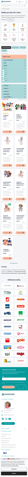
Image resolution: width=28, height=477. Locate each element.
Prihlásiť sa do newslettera (8, 387)
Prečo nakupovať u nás (6, 434)
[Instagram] (6, 418)
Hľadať (25, 5)
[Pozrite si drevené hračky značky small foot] (7, 313)
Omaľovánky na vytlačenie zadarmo (8, 445)
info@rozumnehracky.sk (9, 415)
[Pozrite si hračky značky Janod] (7, 299)
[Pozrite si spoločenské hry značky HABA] (20, 354)
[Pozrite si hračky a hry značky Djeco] (21, 293)
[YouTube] (9, 418)
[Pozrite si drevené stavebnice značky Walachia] (20, 320)
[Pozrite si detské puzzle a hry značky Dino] (7, 340)
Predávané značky (5, 443)
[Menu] (26, 1)
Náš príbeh (3, 436)
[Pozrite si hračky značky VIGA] (7, 361)
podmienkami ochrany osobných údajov (13, 383)
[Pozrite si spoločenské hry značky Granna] (7, 347)
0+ (6, 70)
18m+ (6, 74)
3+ (6, 78)
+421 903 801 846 (7, 410)
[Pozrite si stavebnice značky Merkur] (7, 320)
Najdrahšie (22, 47)
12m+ (6, 80)
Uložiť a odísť (10, 19)
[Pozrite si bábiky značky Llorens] (20, 347)
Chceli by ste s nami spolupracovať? (8, 447)
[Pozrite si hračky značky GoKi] (20, 340)
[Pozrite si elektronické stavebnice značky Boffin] (7, 334)
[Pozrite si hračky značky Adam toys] (7, 293)
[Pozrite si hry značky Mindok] (20, 299)
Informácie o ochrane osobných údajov (9, 466)
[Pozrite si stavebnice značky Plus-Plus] (7, 306)
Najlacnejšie (15, 47)
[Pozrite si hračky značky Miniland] (20, 361)
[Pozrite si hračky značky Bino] (20, 327)
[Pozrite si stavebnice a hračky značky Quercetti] (20, 306)
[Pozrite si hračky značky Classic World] (20, 334)
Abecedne (4, 50)
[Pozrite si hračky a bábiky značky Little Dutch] (7, 286)
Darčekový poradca (5, 440)
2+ (6, 76)
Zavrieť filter (6, 57)
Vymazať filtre (5, 99)
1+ (6, 72)
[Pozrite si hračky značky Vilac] (21, 313)
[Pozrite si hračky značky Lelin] (7, 354)
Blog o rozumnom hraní (6, 438)
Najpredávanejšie (6, 47)
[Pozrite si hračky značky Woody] (7, 327)
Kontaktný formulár (8, 423)
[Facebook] (2, 418)
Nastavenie (14, 469)
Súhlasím (14, 473)
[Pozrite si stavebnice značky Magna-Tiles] (20, 286)
